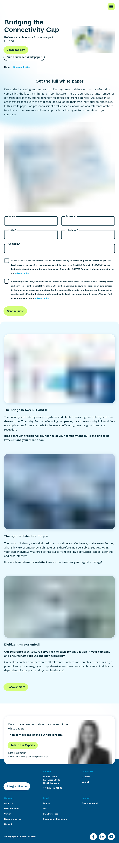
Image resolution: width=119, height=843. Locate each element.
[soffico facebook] (93, 836)
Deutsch (86, 776)
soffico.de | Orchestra (15, 771)
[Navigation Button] (111, 6)
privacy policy (22, 273)
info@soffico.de (17, 786)
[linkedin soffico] (102, 836)
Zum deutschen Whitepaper (24, 57)
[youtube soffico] (111, 836)
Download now (16, 49)
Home (7, 5)
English (86, 782)
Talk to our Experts (23, 745)
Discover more (16, 687)
